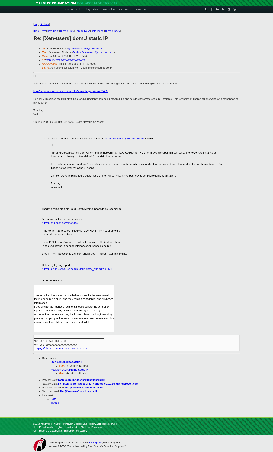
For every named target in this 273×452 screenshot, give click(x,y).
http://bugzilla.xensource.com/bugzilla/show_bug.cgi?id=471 (77, 269)
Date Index (97, 31)
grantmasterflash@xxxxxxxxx (85, 48)
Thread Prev (67, 31)
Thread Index (112, 31)
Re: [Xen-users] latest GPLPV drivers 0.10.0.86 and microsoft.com (98, 383)
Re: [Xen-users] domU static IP (69, 369)
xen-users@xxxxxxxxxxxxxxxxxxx (65, 60)
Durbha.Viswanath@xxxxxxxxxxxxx (93, 52)
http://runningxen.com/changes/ (60, 223)
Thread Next (82, 31)
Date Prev (40, 31)
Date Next (52, 31)
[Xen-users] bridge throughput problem (81, 379)
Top (36, 24)
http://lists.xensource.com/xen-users (60, 348)
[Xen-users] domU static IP (67, 362)
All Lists (44, 24)
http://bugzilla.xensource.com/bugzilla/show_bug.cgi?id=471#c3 (70, 91)
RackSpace (95, 442)
